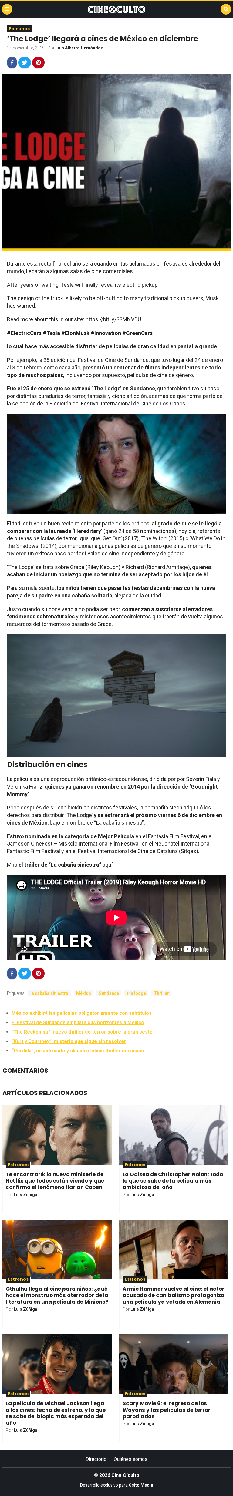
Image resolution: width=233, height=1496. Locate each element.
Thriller (161, 993)
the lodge (136, 993)
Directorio (96, 1459)
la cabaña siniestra (49, 993)
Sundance (109, 993)
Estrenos (19, 29)
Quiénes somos (130, 1459)
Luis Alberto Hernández (79, 47)
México (83, 993)
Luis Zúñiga (25, 1194)
